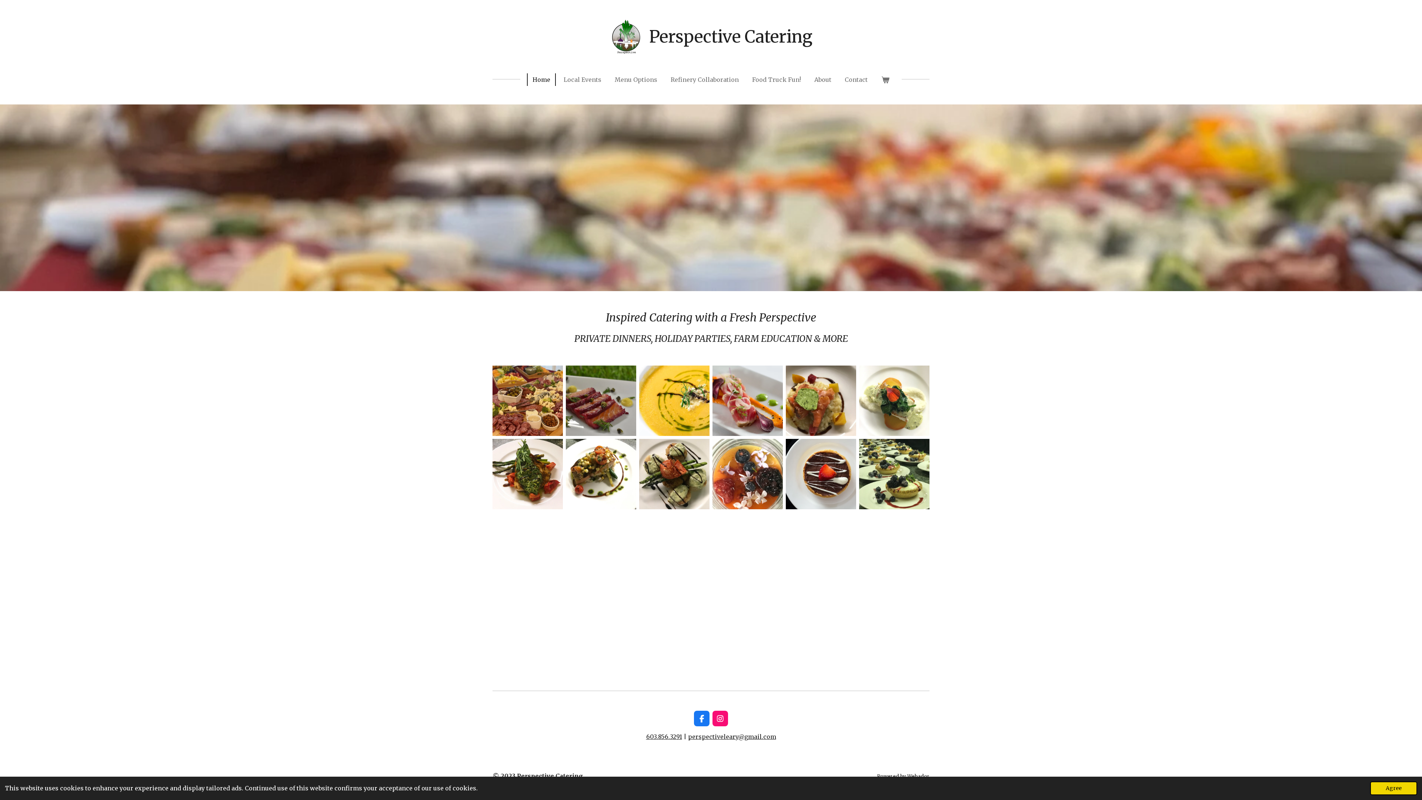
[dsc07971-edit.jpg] (674, 400)
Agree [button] (1394, 788)
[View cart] (885, 79)
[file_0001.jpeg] (601, 474)
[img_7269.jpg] (527, 400)
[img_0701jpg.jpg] (747, 474)
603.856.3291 (664, 736)
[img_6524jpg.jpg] (894, 400)
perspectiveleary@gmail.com (732, 736)
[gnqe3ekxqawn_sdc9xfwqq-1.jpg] (601, 400)
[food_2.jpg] (527, 474)
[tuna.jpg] (747, 400)
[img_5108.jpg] (821, 400)
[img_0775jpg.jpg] (894, 474)
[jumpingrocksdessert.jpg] (821, 474)
